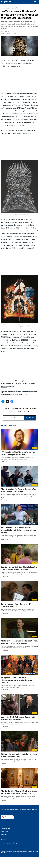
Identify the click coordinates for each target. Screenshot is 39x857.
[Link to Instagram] (4, 843)
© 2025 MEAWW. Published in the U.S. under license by (14, 809)
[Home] (6, 1)
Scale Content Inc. (32, 809)
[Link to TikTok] (13, 844)
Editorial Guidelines (5, 828)
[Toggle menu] (36, 2)
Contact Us (3, 839)
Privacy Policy (4, 831)
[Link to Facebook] (1, 843)
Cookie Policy (4, 834)
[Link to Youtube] (10, 843)
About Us (3, 825)
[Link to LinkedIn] (17, 843)
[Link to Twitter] (7, 843)
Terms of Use (4, 837)
